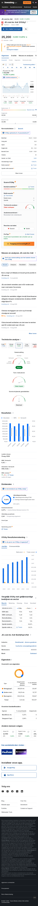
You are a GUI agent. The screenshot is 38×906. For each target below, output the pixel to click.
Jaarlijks (4, 546)
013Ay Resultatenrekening (13, 537)
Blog (2, 801)
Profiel (11, 60)
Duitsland (33, 653)
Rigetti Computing (23, 731)
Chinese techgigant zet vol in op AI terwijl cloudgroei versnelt (16, 312)
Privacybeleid (5, 888)
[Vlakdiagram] (6, 65)
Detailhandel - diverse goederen (26, 642)
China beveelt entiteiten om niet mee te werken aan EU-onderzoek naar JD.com (18, 324)
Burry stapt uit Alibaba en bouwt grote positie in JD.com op (18, 274)
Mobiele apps (5, 804)
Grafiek (14, 56)
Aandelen (5, 7)
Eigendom (17, 60)
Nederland (27, 7)
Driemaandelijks (14, 546)
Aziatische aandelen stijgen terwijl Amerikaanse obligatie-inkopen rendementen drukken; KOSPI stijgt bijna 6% (19, 298)
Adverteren (23, 804)
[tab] (11, 345)
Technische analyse (10, 339)
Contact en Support (26, 808)
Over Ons (23, 801)
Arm (35, 731)
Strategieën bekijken (12, 49)
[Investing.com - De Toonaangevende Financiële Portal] (11, 2)
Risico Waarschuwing (7, 894)
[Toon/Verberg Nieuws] (12, 65)
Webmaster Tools (6, 812)
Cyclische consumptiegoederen (26, 646)
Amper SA (5, 731)
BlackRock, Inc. (7, 714)
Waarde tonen (30, 110)
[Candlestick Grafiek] (3, 65)
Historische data (27, 60)
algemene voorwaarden (7, 882)
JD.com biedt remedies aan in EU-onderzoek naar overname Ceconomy (17, 286)
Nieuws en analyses (26, 56)
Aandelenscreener (16, 7)
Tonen (20, 627)
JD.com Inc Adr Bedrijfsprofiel (15, 635)
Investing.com (5, 278)
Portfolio (4, 808)
